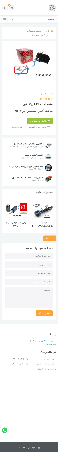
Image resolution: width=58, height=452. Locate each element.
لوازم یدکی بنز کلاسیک (46, 369)
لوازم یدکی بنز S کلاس (19, 364)
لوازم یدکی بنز (50, 358)
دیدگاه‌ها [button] (49, 238)
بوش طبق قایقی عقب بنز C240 (15, 224)
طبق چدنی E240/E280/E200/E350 (42, 224)
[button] (11, 7)
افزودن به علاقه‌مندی (38, 127)
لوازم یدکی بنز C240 (20, 358)
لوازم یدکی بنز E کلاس (46, 364)
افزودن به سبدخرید (38, 121)
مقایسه (15, 127)
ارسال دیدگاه (44, 313)
